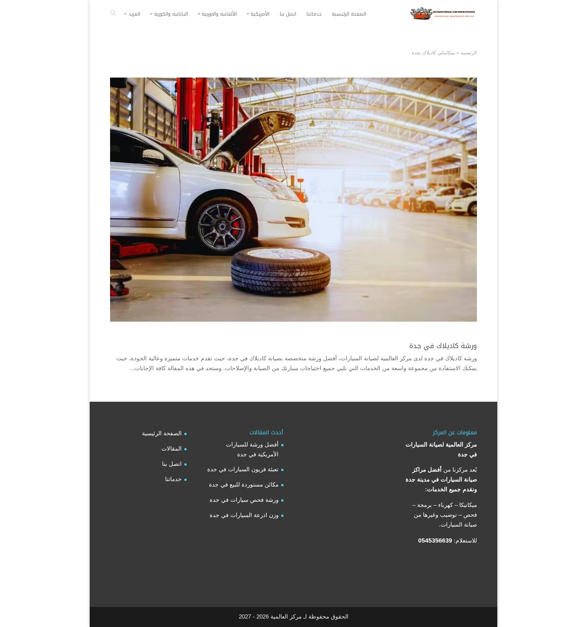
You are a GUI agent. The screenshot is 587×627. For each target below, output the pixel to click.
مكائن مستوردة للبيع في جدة (244, 484)
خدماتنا (173, 479)
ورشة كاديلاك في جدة (443, 345)
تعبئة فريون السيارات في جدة (243, 469)
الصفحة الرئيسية (162, 433)
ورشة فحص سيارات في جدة (244, 500)
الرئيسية (469, 52)
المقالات (171, 448)
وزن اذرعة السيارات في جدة (244, 515)
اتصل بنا (172, 464)
